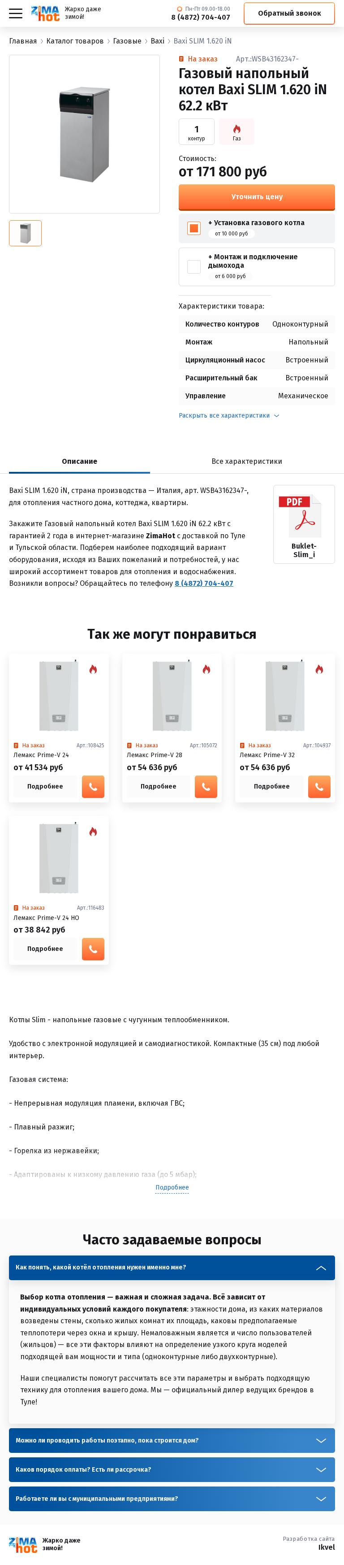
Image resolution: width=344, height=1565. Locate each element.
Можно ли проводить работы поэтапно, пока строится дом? (107, 1440)
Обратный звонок (289, 13)
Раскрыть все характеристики (224, 415)
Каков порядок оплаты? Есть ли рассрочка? (83, 1469)
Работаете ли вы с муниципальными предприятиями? (97, 1499)
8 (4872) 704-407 (200, 17)
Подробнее (45, 786)
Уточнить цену (257, 196)
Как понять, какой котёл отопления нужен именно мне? (101, 1267)
